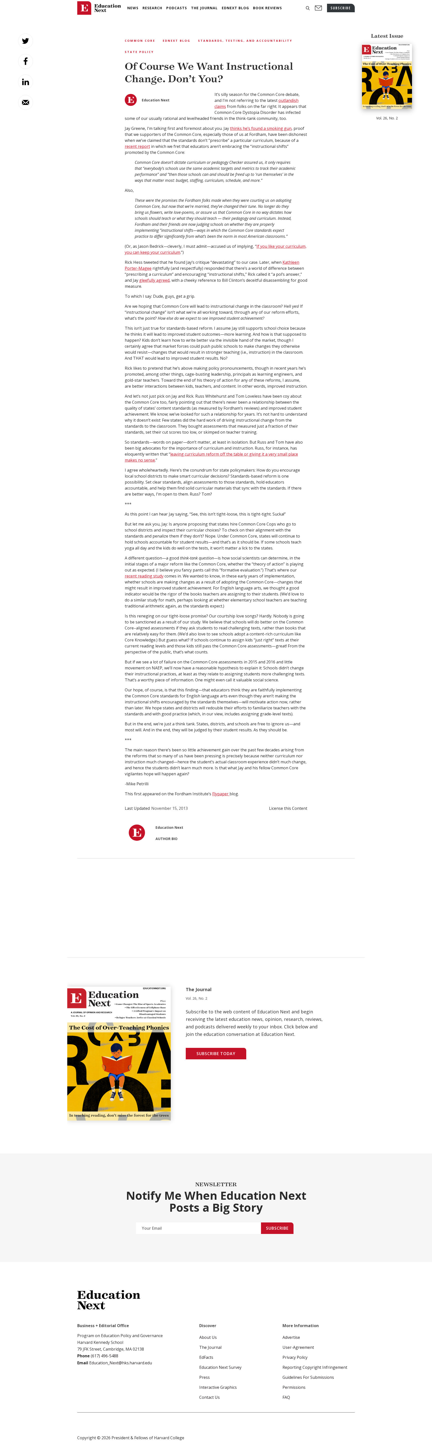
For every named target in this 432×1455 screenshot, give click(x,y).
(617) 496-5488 (104, 1356)
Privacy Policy (295, 1357)
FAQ (286, 1397)
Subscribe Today (216, 1053)
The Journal (210, 1347)
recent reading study (144, 576)
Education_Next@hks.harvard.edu (120, 1363)
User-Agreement (298, 1347)
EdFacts (206, 1357)
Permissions (294, 1387)
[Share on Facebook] (25, 61)
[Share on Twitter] (25, 40)
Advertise (291, 1337)
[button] (308, 8)
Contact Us (209, 1397)
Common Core (140, 40)
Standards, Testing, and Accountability (245, 40)
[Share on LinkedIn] (25, 81)
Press (204, 1377)
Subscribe (277, 1228)
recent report (137, 146)
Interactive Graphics (218, 1387)
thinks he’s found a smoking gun (261, 128)
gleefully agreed (154, 280)
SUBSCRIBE (341, 7)
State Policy (139, 52)
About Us (208, 1337)
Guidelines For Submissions (308, 1377)
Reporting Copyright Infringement (314, 1367)
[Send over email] (25, 102)
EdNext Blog (176, 40)
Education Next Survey (220, 1367)
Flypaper (221, 794)
